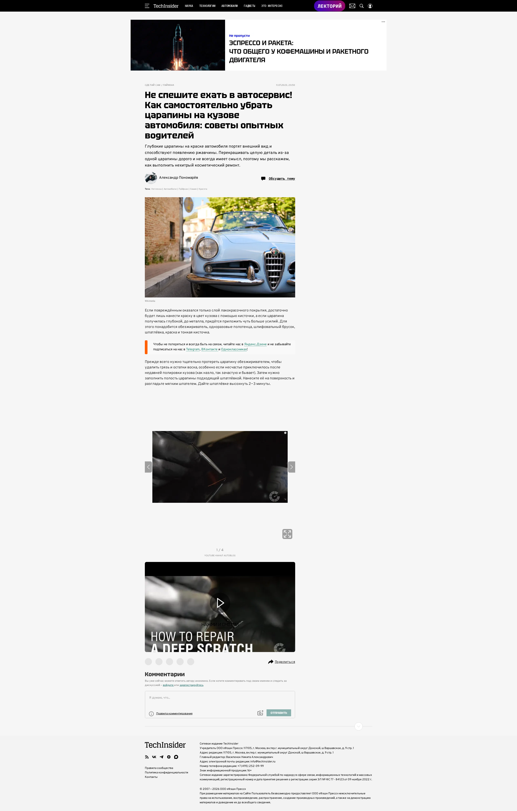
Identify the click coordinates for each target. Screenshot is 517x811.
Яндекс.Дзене (255, 344)
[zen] (169, 757)
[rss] (147, 757)
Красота (203, 189)
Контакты (151, 777)
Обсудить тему (282, 178)
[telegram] (161, 757)
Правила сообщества (159, 768)
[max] (176, 757)
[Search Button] (361, 6)
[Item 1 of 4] (220, 467)
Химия (193, 189)
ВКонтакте (209, 349)
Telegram (193, 349)
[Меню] (147, 6)
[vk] (154, 757)
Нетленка (156, 189)
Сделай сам (152, 85)
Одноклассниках (234, 349)
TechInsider (166, 6)
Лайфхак (168, 85)
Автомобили (170, 189)
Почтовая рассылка (352, 6)
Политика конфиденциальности (166, 772)
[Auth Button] (370, 6)
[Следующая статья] (258, 726)
